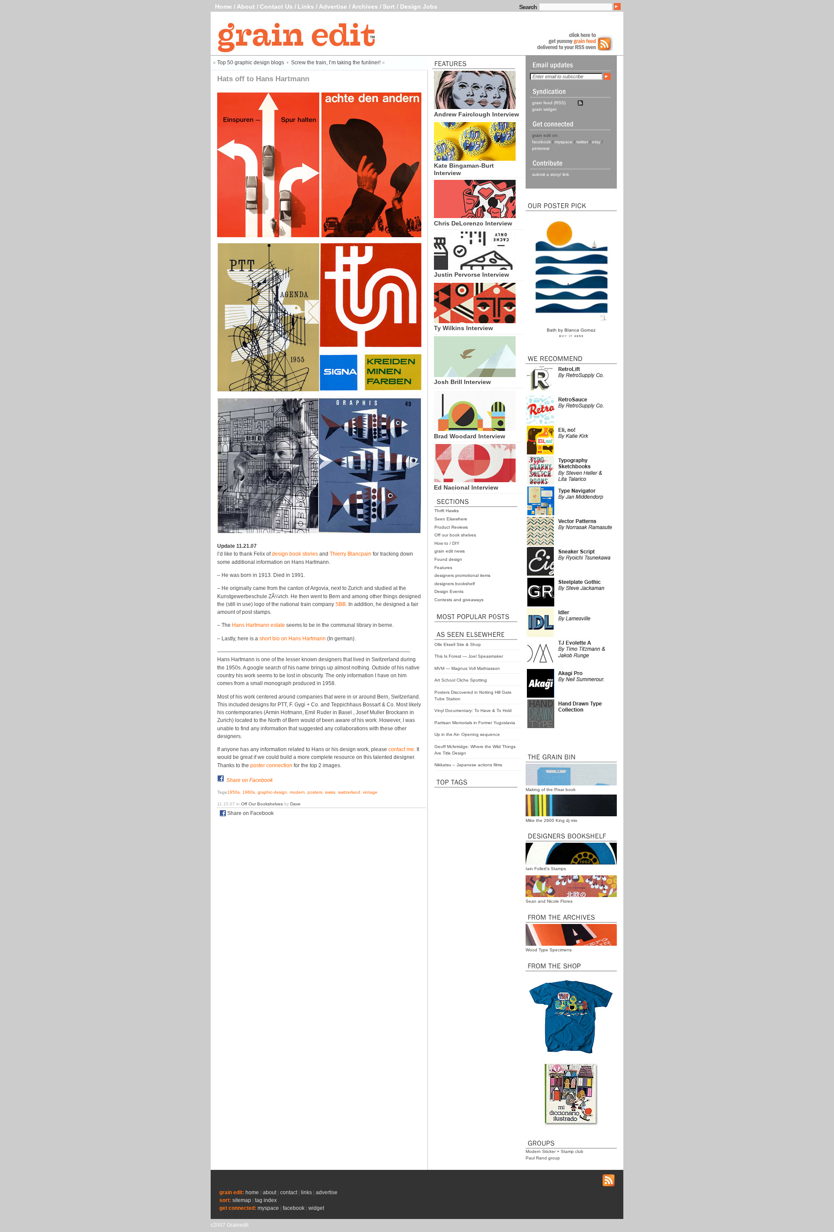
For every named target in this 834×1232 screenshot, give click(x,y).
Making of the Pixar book (551, 789)
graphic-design (272, 792)
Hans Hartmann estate (258, 625)
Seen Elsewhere (450, 519)
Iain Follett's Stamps (546, 868)
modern (297, 792)
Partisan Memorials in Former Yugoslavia (474, 722)
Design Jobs (418, 6)
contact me (401, 749)
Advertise (333, 6)
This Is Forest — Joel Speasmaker (468, 656)
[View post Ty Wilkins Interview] (475, 321)
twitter (582, 141)
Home (223, 6)
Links (306, 6)
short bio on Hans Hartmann (292, 639)
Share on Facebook (249, 780)
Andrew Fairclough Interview (476, 114)
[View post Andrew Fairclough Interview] (475, 106)
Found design (448, 559)
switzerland (349, 792)
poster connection (271, 765)
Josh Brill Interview (462, 381)
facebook (541, 141)
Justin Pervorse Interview (471, 274)
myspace (564, 141)
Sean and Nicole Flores (549, 901)
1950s (233, 792)
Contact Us (276, 6)
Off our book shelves (455, 535)
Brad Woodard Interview (469, 436)
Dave (295, 803)
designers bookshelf (454, 583)
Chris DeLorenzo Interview (473, 223)
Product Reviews (451, 527)
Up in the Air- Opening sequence (467, 734)
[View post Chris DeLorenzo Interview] (475, 215)
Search (528, 6)
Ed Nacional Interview (466, 487)
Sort (389, 6)
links (306, 1192)
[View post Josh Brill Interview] (475, 374)
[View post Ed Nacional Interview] (475, 480)
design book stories (295, 554)
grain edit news (449, 551)
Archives (365, 6)
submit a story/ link (550, 174)
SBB (340, 604)
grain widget (544, 109)
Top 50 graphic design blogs (250, 63)
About (246, 6)
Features (443, 567)
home (252, 1192)
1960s (248, 792)
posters (315, 792)
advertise (327, 1192)
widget (316, 1208)
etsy (596, 141)
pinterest (540, 148)
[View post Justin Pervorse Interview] (475, 267)
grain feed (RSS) (549, 102)
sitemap (241, 1200)
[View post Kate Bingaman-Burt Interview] (475, 158)
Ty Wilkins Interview (463, 328)
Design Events (448, 591)
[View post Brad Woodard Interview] (475, 428)
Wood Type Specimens (549, 949)
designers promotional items (462, 575)
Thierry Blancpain (350, 554)
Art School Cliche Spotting (460, 680)
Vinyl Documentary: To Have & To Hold (473, 710)
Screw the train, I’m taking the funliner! (336, 63)
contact (288, 1192)
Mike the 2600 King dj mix (551, 820)
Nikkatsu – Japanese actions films (468, 764)
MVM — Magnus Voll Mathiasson (467, 668)
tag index (266, 1200)
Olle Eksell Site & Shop (457, 644)
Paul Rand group (543, 1158)
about (269, 1192)
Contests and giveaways (458, 599)
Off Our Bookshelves (262, 803)
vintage (370, 792)
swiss (330, 792)
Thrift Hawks (446, 510)
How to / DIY (447, 543)
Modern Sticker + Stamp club (554, 1151)
